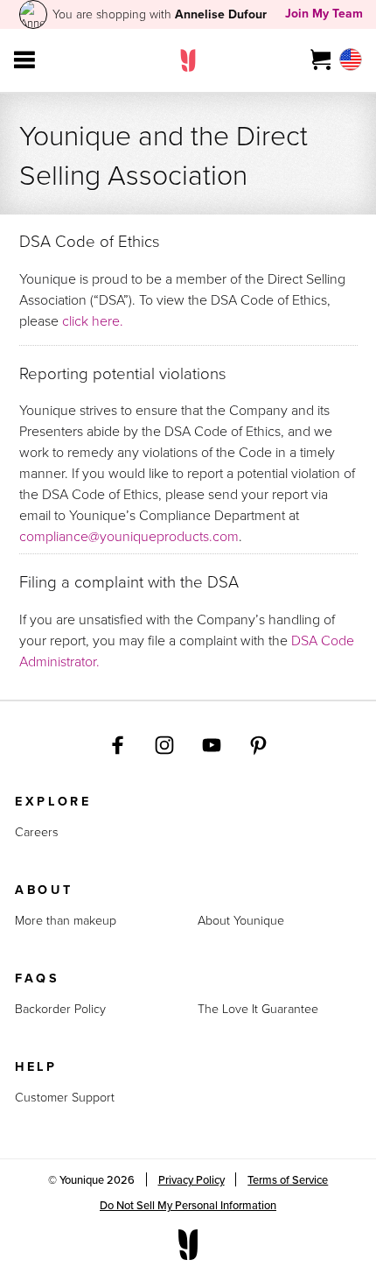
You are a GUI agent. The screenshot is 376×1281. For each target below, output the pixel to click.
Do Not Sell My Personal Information (188, 1205)
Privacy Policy (191, 1179)
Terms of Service (287, 1179)
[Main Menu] (24, 60)
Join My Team (324, 13)
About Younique (241, 920)
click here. (92, 320)
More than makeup (65, 920)
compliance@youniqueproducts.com (129, 535)
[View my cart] (321, 60)
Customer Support (65, 1097)
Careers (37, 832)
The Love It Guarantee (258, 1009)
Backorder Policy (60, 1009)
